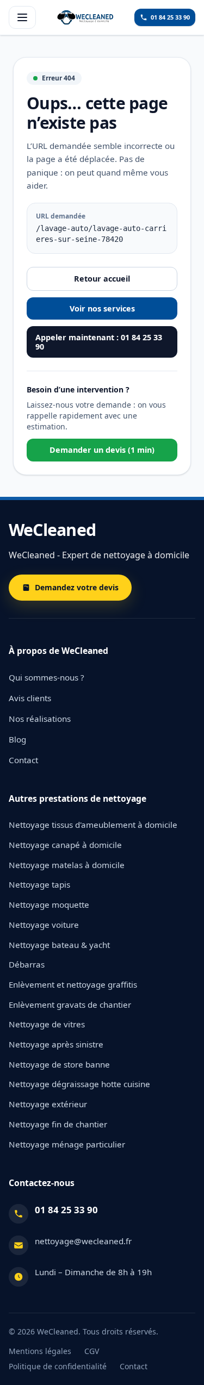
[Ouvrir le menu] (22, 17)
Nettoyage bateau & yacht (59, 944)
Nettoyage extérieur (48, 1104)
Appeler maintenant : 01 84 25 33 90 (98, 342)
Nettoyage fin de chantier (58, 1124)
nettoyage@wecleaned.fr (83, 1241)
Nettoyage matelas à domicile (67, 864)
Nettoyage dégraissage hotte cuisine (79, 1083)
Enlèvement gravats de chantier (70, 1004)
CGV (91, 1351)
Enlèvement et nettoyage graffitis (73, 984)
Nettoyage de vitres (47, 1024)
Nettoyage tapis (39, 884)
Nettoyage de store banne (59, 1064)
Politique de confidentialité (58, 1366)
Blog (17, 739)
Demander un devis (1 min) (102, 450)
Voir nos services (102, 308)
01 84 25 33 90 (66, 1209)
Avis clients (30, 697)
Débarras (27, 964)
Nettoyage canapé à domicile (65, 844)
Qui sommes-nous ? (46, 677)
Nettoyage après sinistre (56, 1044)
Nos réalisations (40, 718)
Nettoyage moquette (49, 904)
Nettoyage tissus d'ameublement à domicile (93, 824)
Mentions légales (40, 1351)
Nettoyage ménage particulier (67, 1144)
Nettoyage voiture (44, 924)
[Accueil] (85, 17)
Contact (23, 759)
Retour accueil (102, 278)
